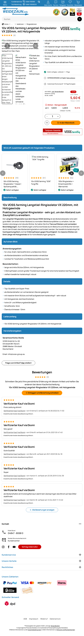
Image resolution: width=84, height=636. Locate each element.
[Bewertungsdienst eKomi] (56, 12)
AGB (25, 619)
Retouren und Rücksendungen (66, 630)
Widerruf (44, 619)
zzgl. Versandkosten (58, 91)
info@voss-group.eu (14, 354)
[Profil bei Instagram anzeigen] (3, 546)
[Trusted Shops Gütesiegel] (65, 12)
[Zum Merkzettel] (47, 123)
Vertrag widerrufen (30, 547)
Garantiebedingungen (34, 630)
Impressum (33, 619)
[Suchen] (79, 19)
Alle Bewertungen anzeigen (43, 510)
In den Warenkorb (67, 123)
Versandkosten (55, 626)
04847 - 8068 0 (15, 533)
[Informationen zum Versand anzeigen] (10, 603)
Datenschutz (55, 619)
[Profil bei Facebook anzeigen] (8, 546)
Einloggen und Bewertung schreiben (43, 393)
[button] (21, 45)
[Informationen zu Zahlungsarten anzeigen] (42, 586)
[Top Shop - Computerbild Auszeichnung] (79, 12)
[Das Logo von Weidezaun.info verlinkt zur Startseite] (21, 11)
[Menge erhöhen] (58, 116)
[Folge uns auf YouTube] (14, 546)
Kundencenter (14, 541)
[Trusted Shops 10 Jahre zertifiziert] (72, 12)
